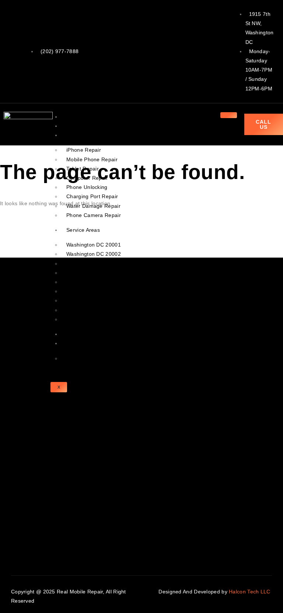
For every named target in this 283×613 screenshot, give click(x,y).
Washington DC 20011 (93, 291)
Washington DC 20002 (93, 254)
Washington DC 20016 (93, 319)
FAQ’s (73, 358)
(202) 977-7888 (59, 51)
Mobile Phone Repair (92, 159)
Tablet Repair (82, 169)
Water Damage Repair (93, 206)
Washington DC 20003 (93, 263)
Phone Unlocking (87, 187)
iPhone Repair (83, 150)
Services (76, 135)
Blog (71, 334)
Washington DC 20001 (93, 245)
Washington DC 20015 (93, 310)
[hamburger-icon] (228, 115)
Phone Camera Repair (93, 215)
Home (73, 117)
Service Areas (83, 230)
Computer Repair (87, 178)
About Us (77, 126)
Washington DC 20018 (93, 300)
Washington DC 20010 (93, 282)
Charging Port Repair (92, 196)
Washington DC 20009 (93, 273)
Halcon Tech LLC (250, 592)
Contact (75, 343)
